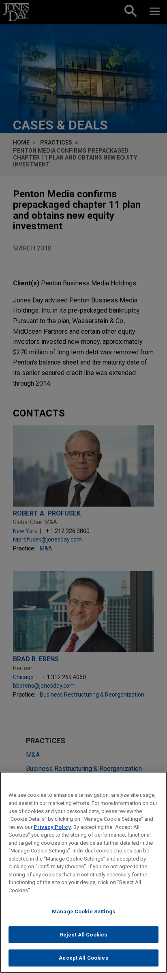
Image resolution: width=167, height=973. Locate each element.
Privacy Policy (52, 827)
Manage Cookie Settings (83, 911)
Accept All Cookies (83, 958)
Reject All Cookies (83, 935)
